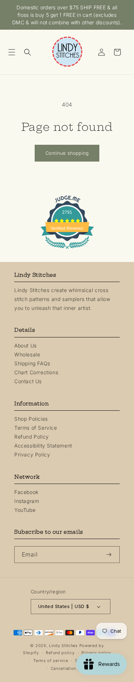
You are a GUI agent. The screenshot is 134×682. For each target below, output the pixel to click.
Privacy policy (96, 652)
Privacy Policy (32, 454)
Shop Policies (31, 419)
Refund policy (60, 652)
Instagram (26, 501)
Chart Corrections (36, 372)
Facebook (26, 492)
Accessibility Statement (43, 446)
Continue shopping (67, 153)
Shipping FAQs (32, 363)
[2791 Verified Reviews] (67, 250)
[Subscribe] (111, 554)
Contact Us (28, 381)
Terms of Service (35, 428)
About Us (25, 345)
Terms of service (50, 660)
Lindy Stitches (63, 645)
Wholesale (27, 354)
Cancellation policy (70, 668)
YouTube (24, 510)
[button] (14, 52)
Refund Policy (31, 437)
